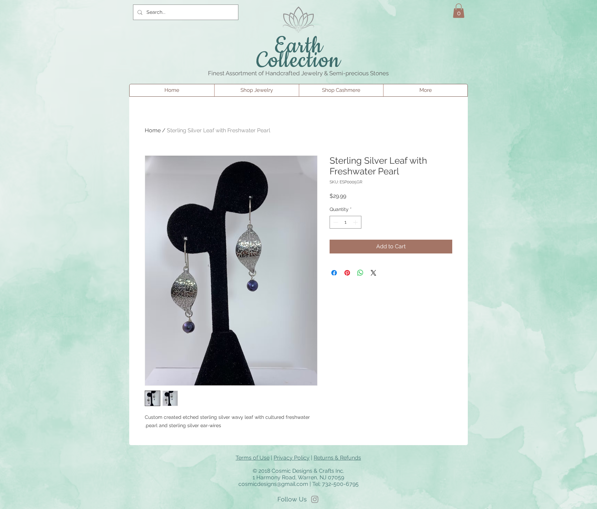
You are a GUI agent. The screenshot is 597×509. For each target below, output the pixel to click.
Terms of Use (252, 457)
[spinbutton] (345, 222)
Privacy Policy (292, 457)
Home (153, 130)
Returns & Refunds (337, 457)
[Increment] (356, 222)
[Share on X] (373, 273)
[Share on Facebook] (334, 273)
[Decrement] (335, 222)
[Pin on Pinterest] (347, 273)
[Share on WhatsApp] (360, 273)
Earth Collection (298, 53)
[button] (459, 10)
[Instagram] (315, 499)
